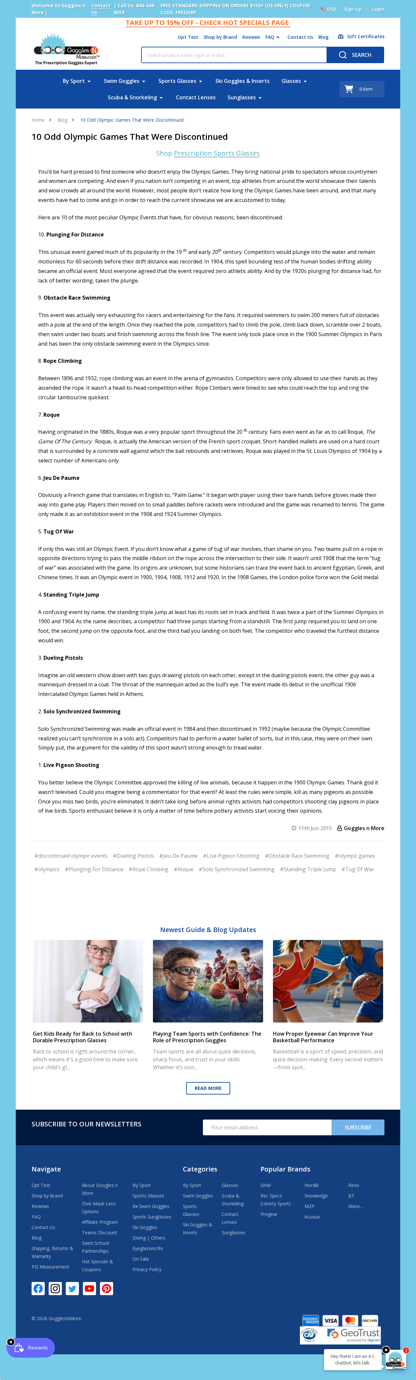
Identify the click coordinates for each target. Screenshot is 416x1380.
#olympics (47, 869)
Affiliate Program (100, 1222)
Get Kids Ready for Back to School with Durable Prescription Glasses (82, 1037)
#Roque (183, 869)
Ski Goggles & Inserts (242, 81)
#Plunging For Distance (94, 869)
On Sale (141, 1259)
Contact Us (300, 37)
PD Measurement (50, 1267)
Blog (323, 37)
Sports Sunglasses (152, 1217)
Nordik (312, 1185)
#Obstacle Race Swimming (297, 855)
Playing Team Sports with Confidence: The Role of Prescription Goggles (207, 1037)
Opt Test (188, 37)
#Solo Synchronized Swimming (237, 869)
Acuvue (312, 1217)
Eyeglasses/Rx (148, 1248)
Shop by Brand (220, 37)
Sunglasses (242, 97)
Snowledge (316, 1196)
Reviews (251, 37)
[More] (278, 37)
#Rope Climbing (148, 869)
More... (355, 1206)
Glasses (291, 81)
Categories (200, 1169)
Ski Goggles (145, 1227)
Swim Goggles (121, 81)
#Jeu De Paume (178, 855)
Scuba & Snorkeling (132, 97)
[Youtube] (89, 1288)
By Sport (74, 81)
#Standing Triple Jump (308, 869)
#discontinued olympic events (71, 855)
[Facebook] (38, 1288)
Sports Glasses (177, 81)
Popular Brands (285, 1169)
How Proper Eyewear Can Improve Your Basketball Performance (323, 1037)
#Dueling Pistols (133, 855)
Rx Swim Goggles (151, 1206)
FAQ (269, 37)
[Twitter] (72, 1288)
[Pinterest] (106, 1288)
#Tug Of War (357, 869)
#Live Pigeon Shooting (231, 855)
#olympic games (355, 855)
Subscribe (358, 1127)
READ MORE (208, 1088)
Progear (269, 1214)
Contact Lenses (196, 97)
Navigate (46, 1169)
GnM (265, 1185)
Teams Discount (99, 1232)
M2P (309, 1206)
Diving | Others (149, 1238)
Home (38, 120)
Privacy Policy (147, 1269)
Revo (353, 1185)
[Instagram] (55, 1288)
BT (351, 1196)
